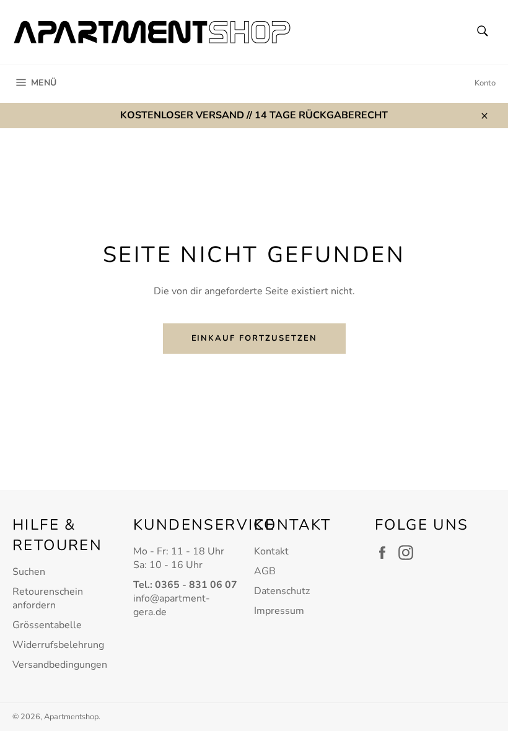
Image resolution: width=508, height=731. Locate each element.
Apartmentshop (71, 716)
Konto (485, 83)
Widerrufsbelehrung (58, 645)
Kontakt (271, 551)
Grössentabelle (47, 625)
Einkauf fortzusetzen (254, 338)
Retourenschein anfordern (47, 598)
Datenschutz (282, 591)
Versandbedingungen (59, 665)
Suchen (28, 572)
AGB (265, 571)
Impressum (279, 611)
